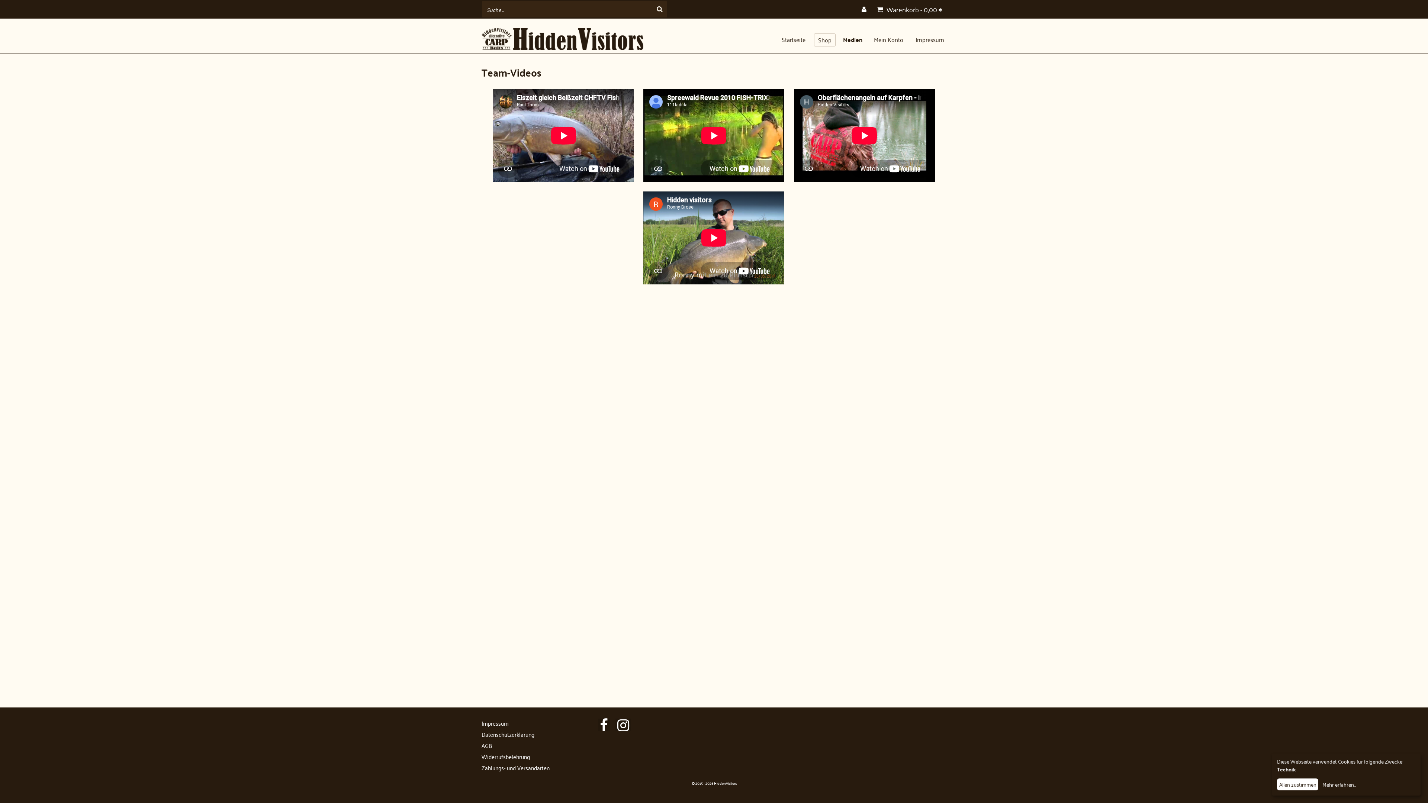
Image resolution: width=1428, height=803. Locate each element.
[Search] (659, 9)
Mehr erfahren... (1339, 784)
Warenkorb (914, 9)
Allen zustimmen (1297, 784)
